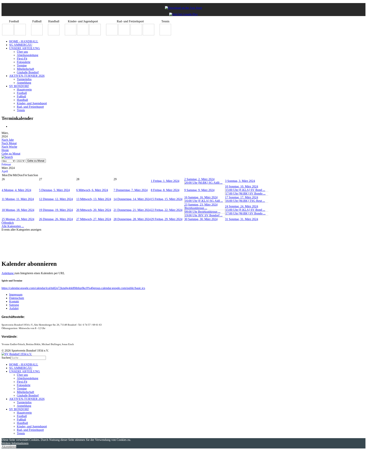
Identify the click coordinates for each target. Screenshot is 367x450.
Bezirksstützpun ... (196, 208)
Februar (6, 164)
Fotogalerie (23, 62)
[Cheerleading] (20, 34)
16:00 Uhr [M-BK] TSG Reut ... (245, 200)
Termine (22, 65)
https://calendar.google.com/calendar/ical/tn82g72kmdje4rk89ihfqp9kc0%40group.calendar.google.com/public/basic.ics (73, 288)
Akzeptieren (9, 446)
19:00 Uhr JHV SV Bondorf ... (203, 215)
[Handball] (53, 34)
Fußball (21, 96)
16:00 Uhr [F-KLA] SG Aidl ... (204, 200)
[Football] (8, 34)
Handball (22, 99)
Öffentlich (8, 222)
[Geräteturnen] (83, 34)
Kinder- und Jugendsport (32, 103)
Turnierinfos (24, 79)
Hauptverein (24, 89)
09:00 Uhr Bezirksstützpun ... (202, 211)
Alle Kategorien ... (13, 226)
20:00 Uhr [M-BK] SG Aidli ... (203, 182)
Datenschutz (16, 298)
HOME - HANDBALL (23, 41)
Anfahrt (14, 308)
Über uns (22, 51)
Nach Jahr (8, 139)
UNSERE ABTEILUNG (24, 48)
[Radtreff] (112, 34)
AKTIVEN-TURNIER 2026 (27, 75)
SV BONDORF (19, 86)
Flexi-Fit (22, 58)
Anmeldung (24, 82)
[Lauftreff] (124, 34)
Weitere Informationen (15, 443)
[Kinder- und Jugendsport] (70, 34)
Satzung (14, 304)
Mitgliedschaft (25, 69)
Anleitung (8, 273)
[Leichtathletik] (95, 34)
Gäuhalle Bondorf (28, 72)
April (5, 171)
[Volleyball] (148, 34)
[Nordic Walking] (136, 34)
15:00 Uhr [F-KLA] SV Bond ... (245, 189)
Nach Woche (9, 146)
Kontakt (14, 301)
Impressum (15, 294)
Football (22, 93)
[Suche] (7, 157)
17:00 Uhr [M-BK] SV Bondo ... (246, 193)
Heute (5, 150)
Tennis (21, 110)
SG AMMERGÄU (20, 44)
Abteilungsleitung (27, 55)
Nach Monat (9, 143)
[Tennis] (165, 34)
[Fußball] (37, 34)
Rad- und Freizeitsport (30, 106)
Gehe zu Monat (11, 153)
